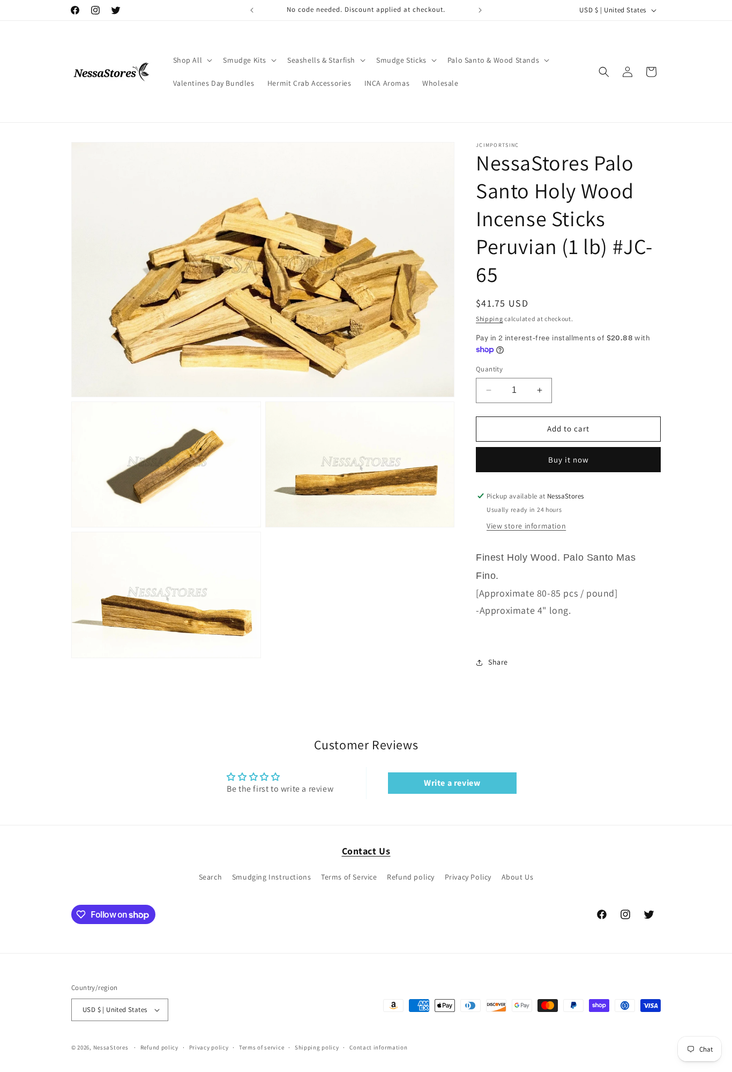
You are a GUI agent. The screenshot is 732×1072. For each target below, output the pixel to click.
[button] (192, 60)
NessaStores (111, 1047)
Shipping (489, 319)
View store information (526, 526)
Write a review (452, 782)
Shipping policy (317, 1047)
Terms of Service (349, 877)
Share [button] (498, 662)
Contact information (378, 1047)
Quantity (489, 369)
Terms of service (261, 1047)
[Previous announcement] (252, 10)
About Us (518, 877)
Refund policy (411, 877)
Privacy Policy (468, 877)
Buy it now (568, 460)
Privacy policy (209, 1047)
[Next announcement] (480, 10)
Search (210, 877)
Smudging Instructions (271, 877)
